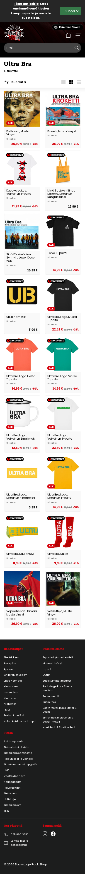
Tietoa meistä (13, 805)
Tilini (7, 811)
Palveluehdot (12, 788)
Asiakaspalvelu (14, 741)
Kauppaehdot (12, 782)
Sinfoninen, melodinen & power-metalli (58, 719)
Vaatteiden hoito (14, 776)
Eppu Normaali (13, 680)
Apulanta (9, 669)
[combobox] (42, 48)
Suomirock (49, 702)
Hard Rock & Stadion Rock (59, 727)
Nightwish (10, 704)
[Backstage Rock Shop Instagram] (45, 833)
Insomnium (11, 692)
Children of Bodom (15, 675)
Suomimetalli (51, 696)
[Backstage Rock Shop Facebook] (53, 833)
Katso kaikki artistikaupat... (21, 721)
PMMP (7, 709)
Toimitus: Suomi (69, 27)
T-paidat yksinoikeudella (59, 657)
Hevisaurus (11, 686)
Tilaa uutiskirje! (26, 4)
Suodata (18, 82)
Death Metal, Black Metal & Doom (59, 710)
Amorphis (10, 663)
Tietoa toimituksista (16, 747)
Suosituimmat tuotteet (57, 680)
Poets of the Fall (14, 715)
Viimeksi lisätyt (52, 663)
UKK (6, 770)
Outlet (46, 675)
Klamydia (10, 698)
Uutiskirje (10, 799)
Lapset (47, 669)
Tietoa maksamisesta (18, 753)
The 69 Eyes (11, 657)
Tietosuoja (10, 793)
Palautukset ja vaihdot (18, 759)
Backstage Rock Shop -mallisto (57, 688)
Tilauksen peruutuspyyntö (20, 764)
